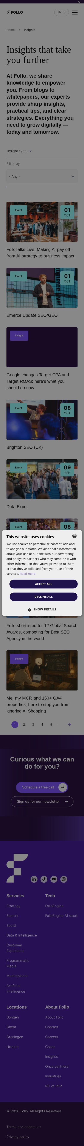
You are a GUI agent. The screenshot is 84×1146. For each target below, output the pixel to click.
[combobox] (74, 536)
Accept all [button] (43, 584)
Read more (28, 574)
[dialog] (42, 573)
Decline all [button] (43, 597)
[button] (42, 609)
